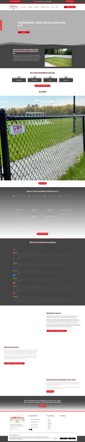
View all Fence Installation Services (42, 85)
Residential (36, 7)
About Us (24, 7)
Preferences (55, 438)
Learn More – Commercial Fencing (14, 363)
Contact (56, 7)
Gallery (47, 7)
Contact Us (23, 32)
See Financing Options (15, 1)
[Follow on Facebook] (29, 429)
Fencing (49, 422)
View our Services (42, 233)
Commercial (30, 7)
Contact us (42, 405)
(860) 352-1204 (49, 1)
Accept (72, 438)
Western (22, 425)
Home (21, 7)
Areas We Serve (50, 391)
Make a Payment (70, 1)
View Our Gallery (42, 183)
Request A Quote (70, 7)
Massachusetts (12, 427)
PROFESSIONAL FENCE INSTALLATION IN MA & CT (41, 24)
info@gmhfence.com (34, 421)
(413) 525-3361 (40, 1)
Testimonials (43, 7)
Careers (52, 7)
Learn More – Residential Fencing (57, 330)
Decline (64, 438)
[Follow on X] (31, 429)
